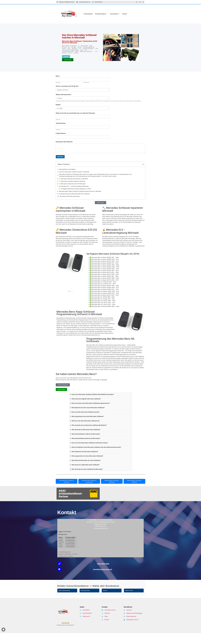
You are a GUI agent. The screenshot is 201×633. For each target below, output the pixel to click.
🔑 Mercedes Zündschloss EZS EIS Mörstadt (72, 184)
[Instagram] (140, 2)
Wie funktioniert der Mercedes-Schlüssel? (85, 451)
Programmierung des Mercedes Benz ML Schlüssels (74, 194)
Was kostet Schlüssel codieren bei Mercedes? (86, 434)
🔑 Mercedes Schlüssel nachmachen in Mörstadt (73, 178)
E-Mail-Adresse (61, 133)
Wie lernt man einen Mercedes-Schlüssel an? (86, 421)
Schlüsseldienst (88, 14)
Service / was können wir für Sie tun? (67, 86)
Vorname (58, 82)
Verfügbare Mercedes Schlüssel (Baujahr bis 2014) (76, 189)
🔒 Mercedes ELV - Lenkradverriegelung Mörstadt (74, 186)
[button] (143, 164)
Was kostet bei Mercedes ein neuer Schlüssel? (86, 460)
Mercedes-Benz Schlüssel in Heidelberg (112, 481)
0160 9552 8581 (103, 564)
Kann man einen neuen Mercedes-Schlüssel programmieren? (91, 403)
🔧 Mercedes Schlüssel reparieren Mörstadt (72, 181)
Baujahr (58, 104)
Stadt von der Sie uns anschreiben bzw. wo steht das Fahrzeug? (75, 113)
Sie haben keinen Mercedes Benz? (70, 196)
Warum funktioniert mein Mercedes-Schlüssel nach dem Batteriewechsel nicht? (96, 447)
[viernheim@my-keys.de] (59, 569)
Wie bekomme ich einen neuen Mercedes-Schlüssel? (88, 407)
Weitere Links (129, 590)
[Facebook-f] (137, 2)
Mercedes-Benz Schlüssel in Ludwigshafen (89, 481)
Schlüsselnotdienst (100, 14)
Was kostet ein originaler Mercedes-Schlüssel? (86, 399)
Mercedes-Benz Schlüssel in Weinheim (134, 481)
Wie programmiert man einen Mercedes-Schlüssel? (88, 416)
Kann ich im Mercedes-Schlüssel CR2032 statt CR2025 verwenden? (93, 394)
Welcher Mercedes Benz (64, 94)
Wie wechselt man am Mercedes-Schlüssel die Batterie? (89, 425)
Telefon (60, 531)
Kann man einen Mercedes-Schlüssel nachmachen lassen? (90, 443)
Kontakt (124, 14)
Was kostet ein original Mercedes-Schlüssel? (85, 465)
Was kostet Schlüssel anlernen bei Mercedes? (86, 438)
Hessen (105, 590)
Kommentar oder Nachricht (64, 142)
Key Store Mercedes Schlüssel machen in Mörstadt (74, 172)
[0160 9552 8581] (59, 564)
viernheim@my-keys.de (102, 569)
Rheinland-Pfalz (85, 590)
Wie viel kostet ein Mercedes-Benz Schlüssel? (86, 429)
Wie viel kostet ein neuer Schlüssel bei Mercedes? (87, 469)
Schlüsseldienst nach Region (67, 169)
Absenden (60, 156)
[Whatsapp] (143, 2)
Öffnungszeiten (62, 534)
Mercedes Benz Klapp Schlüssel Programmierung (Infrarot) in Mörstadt (80, 191)
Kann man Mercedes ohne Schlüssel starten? (86, 412)
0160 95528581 (67, 531)
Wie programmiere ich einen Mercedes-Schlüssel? (87, 456)
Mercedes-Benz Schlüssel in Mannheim (66, 481)
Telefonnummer (61, 123)
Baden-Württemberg (64, 590)
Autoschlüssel (114, 14)
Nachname (86, 82)
